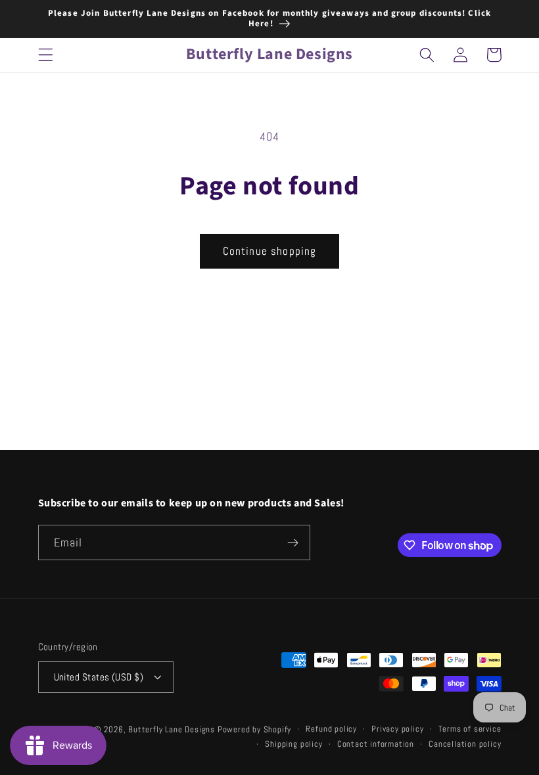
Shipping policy (293, 744)
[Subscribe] (293, 542)
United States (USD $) (99, 677)
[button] (45, 55)
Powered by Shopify (255, 729)
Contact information (375, 744)
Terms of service (470, 729)
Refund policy (331, 729)
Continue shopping (270, 251)
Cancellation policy (465, 744)
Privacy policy (397, 729)
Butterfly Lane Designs (171, 729)
